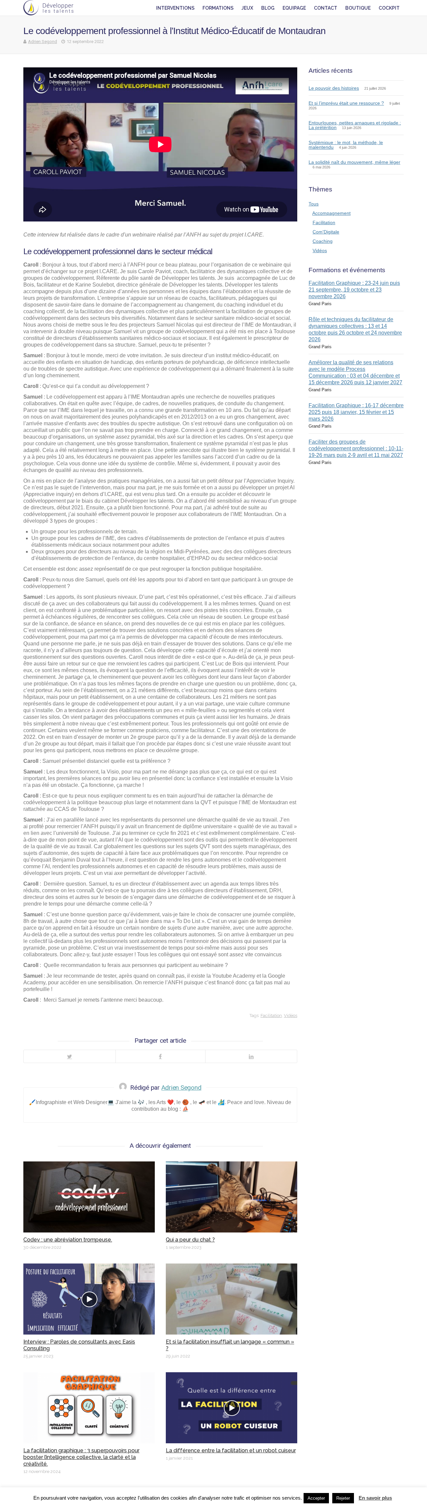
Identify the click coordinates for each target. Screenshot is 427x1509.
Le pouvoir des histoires (334, 88)
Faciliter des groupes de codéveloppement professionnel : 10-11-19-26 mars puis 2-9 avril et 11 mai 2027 (356, 448)
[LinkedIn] (251, 1056)
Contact (325, 8)
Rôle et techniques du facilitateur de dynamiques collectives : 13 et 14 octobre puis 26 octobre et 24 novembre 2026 (355, 329)
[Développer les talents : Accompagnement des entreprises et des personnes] (48, 7)
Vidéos (290, 1015)
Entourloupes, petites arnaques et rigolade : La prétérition (355, 125)
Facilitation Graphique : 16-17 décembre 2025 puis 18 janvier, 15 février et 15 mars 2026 (356, 412)
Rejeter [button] (343, 1498)
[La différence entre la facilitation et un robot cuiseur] (231, 1407)
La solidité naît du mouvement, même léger (354, 162)
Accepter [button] (316, 1498)
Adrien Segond (42, 41)
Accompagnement (331, 213)
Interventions (175, 8)
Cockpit (389, 8)
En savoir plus (375, 1498)
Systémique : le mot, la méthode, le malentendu (346, 145)
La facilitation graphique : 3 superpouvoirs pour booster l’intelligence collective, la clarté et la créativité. (81, 1457)
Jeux (247, 8)
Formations (218, 8)
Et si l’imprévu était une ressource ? (346, 103)
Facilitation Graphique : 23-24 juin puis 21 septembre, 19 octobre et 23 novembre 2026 (354, 289)
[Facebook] (160, 1056)
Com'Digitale (326, 231)
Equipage (294, 8)
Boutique (358, 8)
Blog (268, 8)
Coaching (323, 241)
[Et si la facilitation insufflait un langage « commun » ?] (231, 1299)
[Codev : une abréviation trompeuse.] (89, 1196)
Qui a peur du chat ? (190, 1239)
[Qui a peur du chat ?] (231, 1196)
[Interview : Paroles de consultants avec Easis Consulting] (89, 1299)
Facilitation (271, 1015)
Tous (314, 203)
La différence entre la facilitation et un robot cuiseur (231, 1450)
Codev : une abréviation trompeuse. (67, 1239)
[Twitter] (69, 1056)
